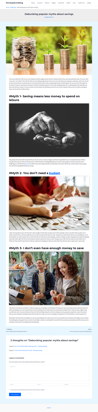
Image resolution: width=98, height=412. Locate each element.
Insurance (39, 3)
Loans (74, 3)
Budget (54, 3)
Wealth (68, 3)
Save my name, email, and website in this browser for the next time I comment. (28, 389)
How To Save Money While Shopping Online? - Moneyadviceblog (30, 346)
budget (54, 173)
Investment (61, 3)
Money (33, 3)
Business (47, 3)
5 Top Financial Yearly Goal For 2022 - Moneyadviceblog (28, 350)
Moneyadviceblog (14, 3)
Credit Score (81, 3)
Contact (49, 408)
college (89, 3)
